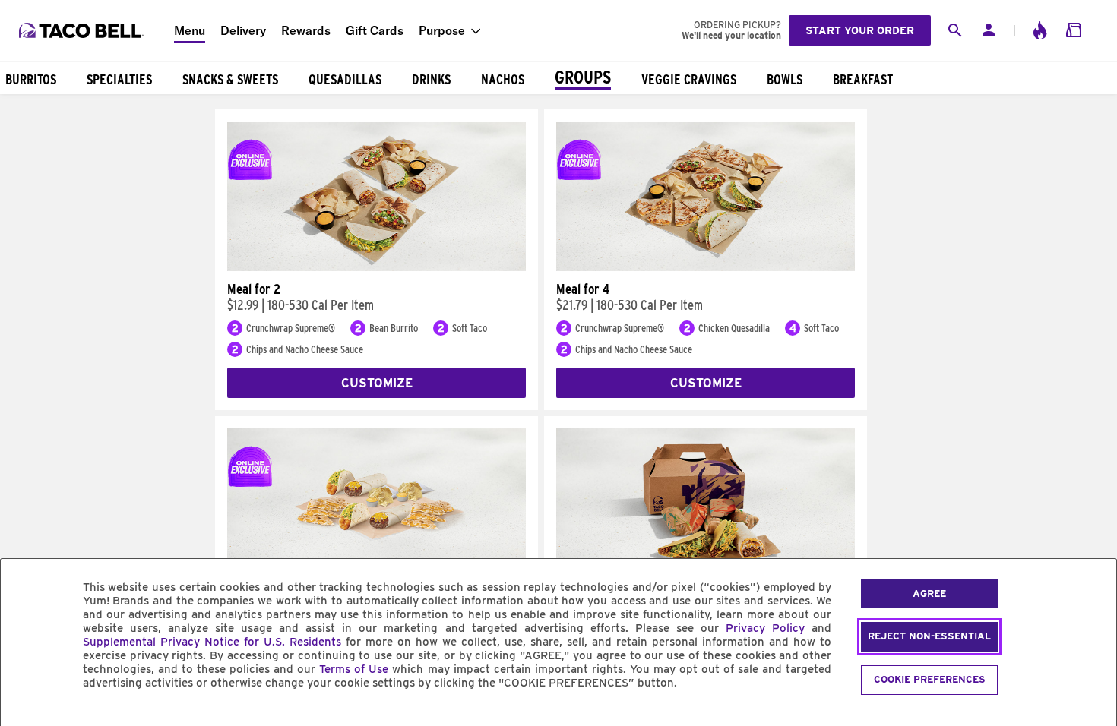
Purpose (442, 30)
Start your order (859, 30)
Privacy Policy (765, 628)
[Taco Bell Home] (83, 30)
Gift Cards (374, 30)
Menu (189, 30)
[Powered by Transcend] (25, 717)
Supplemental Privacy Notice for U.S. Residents (212, 642)
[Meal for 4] (705, 267)
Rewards (306, 30)
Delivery (243, 30)
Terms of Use (353, 669)
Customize (377, 383)
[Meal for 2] (376, 267)
